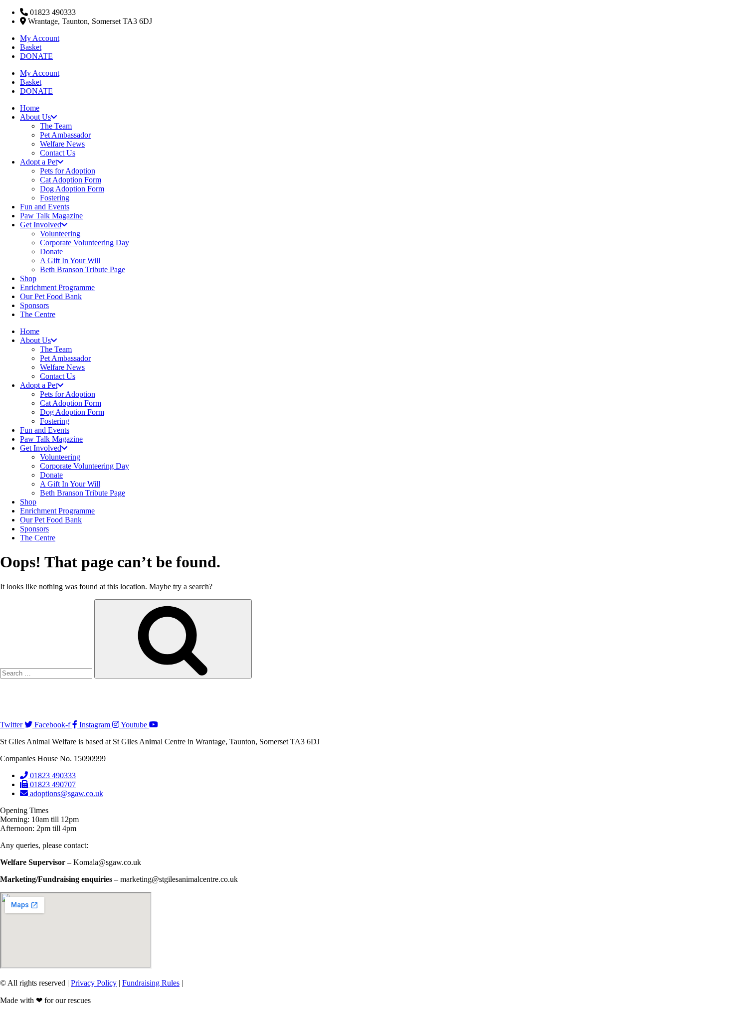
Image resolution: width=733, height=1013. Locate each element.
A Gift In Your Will (70, 260)
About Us (35, 117)
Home (29, 108)
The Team (56, 126)
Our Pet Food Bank (51, 296)
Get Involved (40, 224)
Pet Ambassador (65, 135)
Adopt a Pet (38, 162)
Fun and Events (44, 206)
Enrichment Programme (57, 287)
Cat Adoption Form (70, 179)
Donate (51, 251)
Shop (28, 278)
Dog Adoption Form (72, 188)
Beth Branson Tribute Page (82, 269)
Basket (30, 47)
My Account (39, 38)
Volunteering (60, 233)
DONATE (36, 56)
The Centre (37, 314)
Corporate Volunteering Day (84, 242)
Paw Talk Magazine (51, 215)
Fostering (54, 197)
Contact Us (57, 153)
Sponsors (34, 305)
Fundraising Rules (151, 983)
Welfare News (62, 144)
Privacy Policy (94, 983)
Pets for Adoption (67, 171)
